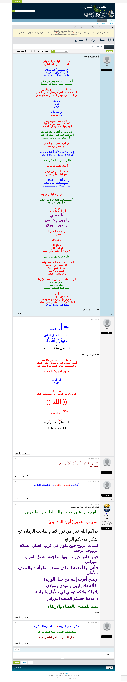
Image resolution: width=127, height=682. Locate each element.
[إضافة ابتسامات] (15, 649)
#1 (15, 56)
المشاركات (109, 46)
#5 (15, 504)
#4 (15, 481)
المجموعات (101, 20)
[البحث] (13, 11)
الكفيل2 (110, 668)
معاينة (24, 662)
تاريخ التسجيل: (108, 521)
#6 (15, 622)
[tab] (109, 47)
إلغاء (31, 662)
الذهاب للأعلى (17, 668)
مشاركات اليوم (110, 23)
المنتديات (111, 20)
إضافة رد (17, 662)
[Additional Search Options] (16, 11)
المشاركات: (109, 525)
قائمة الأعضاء (102, 23)
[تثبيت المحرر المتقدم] (18, 649)
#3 (15, 458)
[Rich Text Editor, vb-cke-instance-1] (63, 655)
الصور (91, 46)
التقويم (96, 23)
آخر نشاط (99, 46)
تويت (106, 69)
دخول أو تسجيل (17, 1)
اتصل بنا (24, 668)
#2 (15, 319)
